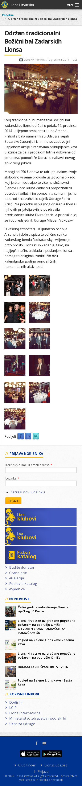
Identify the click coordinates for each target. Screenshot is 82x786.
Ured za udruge (22, 723)
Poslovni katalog (23, 548)
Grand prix (18, 573)
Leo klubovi (19, 529)
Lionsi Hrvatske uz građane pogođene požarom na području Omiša (46, 655)
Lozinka (12, 478)
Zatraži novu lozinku (27, 492)
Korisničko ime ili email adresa (28, 465)
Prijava (13, 501)
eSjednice (17, 589)
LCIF (12, 707)
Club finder (27, 765)
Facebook (20, 436)
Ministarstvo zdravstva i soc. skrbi (37, 718)
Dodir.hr (16, 702)
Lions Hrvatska (21, 4)
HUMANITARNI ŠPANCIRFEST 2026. (43, 667)
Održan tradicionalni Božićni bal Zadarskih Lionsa (42, 19)
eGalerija (16, 578)
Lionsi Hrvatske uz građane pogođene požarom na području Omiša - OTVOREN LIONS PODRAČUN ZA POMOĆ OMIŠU (46, 627)
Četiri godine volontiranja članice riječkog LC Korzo (43, 609)
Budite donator (22, 567)
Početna (8, 15)
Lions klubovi (20, 510)
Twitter (35, 436)
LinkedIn (28, 436)
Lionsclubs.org (55, 765)
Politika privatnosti (51, 780)
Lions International (25, 713)
